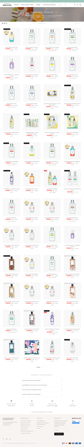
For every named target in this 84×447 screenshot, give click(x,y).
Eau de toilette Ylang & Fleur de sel (11, 245)
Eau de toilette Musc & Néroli (32, 217)
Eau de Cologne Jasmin (52, 274)
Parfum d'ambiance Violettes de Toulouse (52, 330)
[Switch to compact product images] (6, 23)
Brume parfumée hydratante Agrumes (72, 103)
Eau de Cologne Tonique (52, 74)
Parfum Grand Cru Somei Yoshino (72, 274)
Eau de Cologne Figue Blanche (31, 74)
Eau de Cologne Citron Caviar (32, 47)
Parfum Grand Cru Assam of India (11, 301)
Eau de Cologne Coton (11, 103)
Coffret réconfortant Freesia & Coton (32, 357)
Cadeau (60, 4)
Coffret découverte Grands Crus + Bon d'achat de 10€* (52, 104)
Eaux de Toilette (58, 15)
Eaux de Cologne (51, 15)
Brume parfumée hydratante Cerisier (52, 357)
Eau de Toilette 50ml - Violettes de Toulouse (72, 246)
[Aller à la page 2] (46, 366)
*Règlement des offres (25, 425)
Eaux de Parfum (31, 17)
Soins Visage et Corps (27, 4)
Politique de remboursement (27, 431)
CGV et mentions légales (26, 420)
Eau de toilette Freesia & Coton (31, 245)
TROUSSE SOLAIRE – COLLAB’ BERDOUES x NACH (31, 133)
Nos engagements (41, 420)
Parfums (16, 4)
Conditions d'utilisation (26, 433)
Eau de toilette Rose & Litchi (52, 301)
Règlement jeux (24, 429)
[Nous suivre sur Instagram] (6, 439)
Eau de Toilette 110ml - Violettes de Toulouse (11, 75)
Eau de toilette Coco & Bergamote (31, 161)
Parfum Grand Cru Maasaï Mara (11, 274)
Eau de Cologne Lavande (32, 103)
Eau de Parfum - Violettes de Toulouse (11, 188)
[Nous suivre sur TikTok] (10, 439)
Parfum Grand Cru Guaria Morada (32, 329)
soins (37, 17)
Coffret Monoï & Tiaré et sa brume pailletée (52, 133)
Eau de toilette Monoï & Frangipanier (72, 161)
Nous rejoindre (40, 426)
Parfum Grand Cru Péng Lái (72, 301)
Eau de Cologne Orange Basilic (11, 161)
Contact (38, 428)
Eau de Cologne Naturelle (72, 217)
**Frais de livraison (24, 427)
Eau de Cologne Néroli (11, 329)
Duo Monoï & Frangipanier (52, 188)
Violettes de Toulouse (49, 4)
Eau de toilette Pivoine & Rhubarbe (52, 217)
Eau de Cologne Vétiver (72, 47)
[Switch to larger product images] (2, 23)
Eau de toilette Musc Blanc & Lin (32, 301)
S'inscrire (59, 433)
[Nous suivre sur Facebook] (3, 439)
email (56, 405)
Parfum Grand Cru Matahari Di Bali (11, 357)
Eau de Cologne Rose (11, 217)
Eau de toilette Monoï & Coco (32, 188)
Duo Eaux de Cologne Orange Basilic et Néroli (72, 189)
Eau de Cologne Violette (72, 74)
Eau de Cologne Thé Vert (52, 245)
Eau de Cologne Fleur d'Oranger (52, 47)
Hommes (38, 4)
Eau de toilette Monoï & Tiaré (11, 47)
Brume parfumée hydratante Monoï (11, 132)
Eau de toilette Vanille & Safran (31, 274)
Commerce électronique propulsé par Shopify (24, 443)
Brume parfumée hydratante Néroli (72, 329)
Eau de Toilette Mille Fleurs (72, 357)
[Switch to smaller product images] (4, 23)
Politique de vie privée (25, 422)
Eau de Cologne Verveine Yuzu (52, 161)
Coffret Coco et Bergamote (72, 132)
